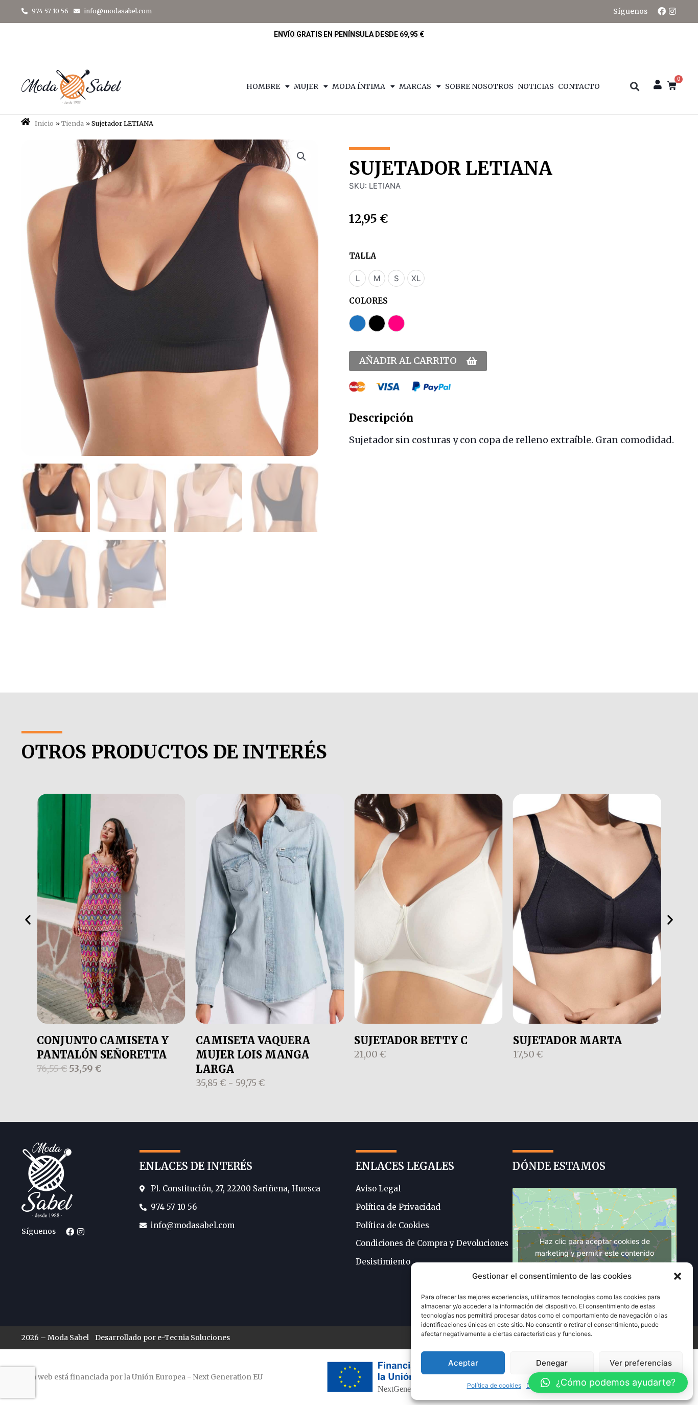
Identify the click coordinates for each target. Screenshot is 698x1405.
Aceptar (463, 1363)
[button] (677, 1276)
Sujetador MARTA (567, 1040)
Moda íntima (358, 86)
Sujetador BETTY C (411, 1040)
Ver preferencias (641, 1363)
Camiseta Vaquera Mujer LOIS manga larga (253, 1054)
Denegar (552, 1363)
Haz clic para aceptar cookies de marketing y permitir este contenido (594, 1247)
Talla (362, 256)
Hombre (263, 86)
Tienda (72, 123)
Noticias (536, 86)
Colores (368, 301)
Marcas (415, 86)
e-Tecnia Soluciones (193, 1337)
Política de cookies (494, 1385)
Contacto (579, 86)
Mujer (306, 86)
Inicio (44, 123)
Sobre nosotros (479, 86)
